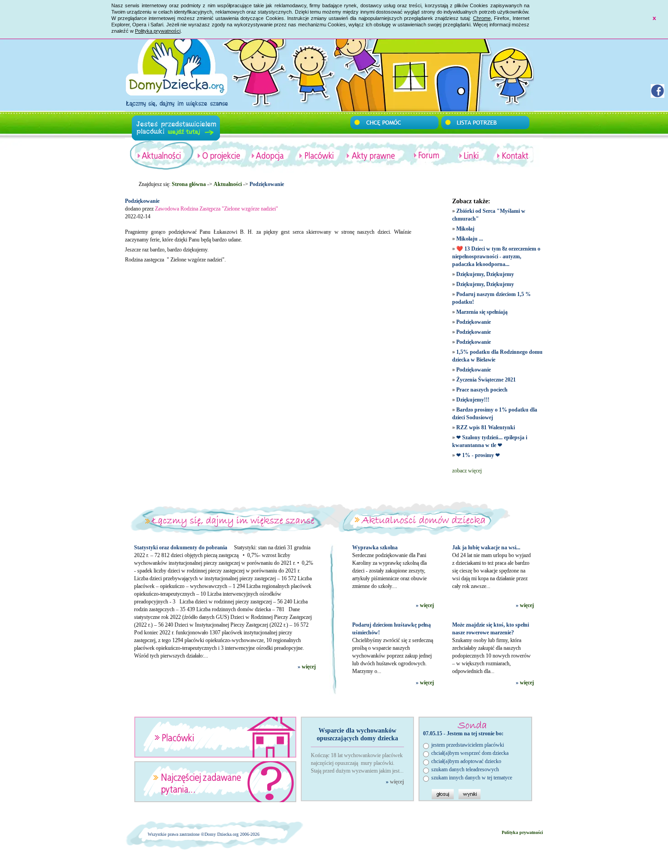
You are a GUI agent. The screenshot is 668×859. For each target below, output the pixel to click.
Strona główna (189, 184)
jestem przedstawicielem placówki (467, 745)
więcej (309, 666)
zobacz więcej (467, 470)
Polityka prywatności (157, 31)
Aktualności (228, 184)
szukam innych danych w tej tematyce (471, 777)
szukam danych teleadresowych (465, 769)
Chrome (482, 18)
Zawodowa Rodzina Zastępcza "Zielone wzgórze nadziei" (216, 209)
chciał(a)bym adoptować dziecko (466, 761)
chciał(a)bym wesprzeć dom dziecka (469, 753)
